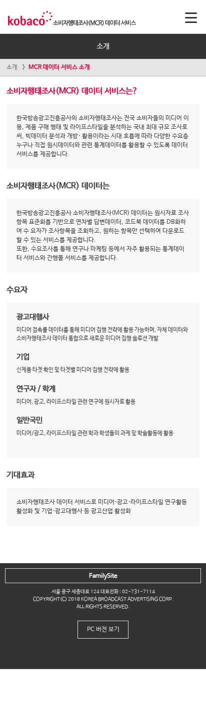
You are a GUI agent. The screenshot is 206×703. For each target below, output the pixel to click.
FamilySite (103, 576)
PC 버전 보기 (103, 629)
